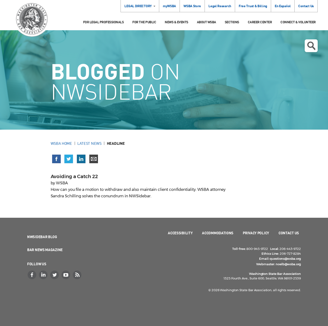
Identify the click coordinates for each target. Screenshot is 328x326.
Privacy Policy (256, 233)
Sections (232, 22)
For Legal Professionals (103, 22)
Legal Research (219, 6)
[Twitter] (55, 275)
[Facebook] (32, 275)
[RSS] (77, 275)
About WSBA (206, 22)
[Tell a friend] (93, 158)
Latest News (89, 143)
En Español (283, 6)
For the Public (144, 22)
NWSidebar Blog (42, 237)
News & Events (176, 22)
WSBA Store (192, 6)
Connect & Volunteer (298, 22)
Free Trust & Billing (253, 6)
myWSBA (169, 6)
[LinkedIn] (43, 275)
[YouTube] (66, 275)
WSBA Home (61, 143)
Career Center (260, 22)
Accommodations (217, 233)
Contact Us (306, 6)
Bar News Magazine (45, 250)
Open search (311, 45)
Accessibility (180, 233)
